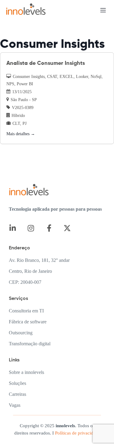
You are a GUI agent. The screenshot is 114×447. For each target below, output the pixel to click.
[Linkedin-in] (12, 228)
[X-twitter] (67, 228)
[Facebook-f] (49, 228)
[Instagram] (31, 228)
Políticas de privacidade (77, 433)
